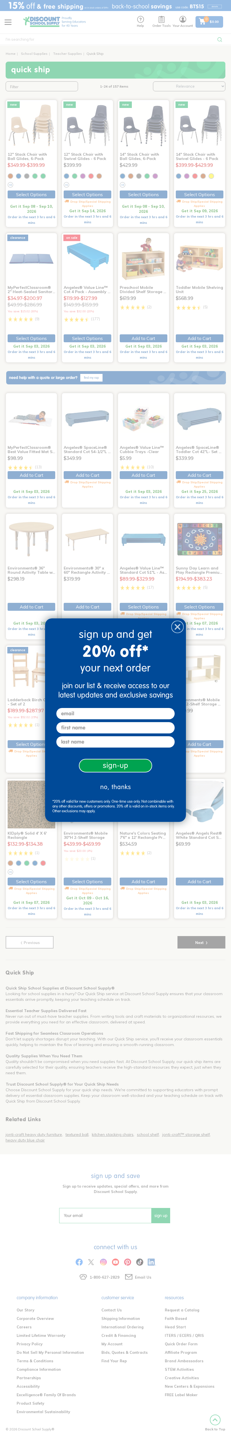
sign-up (115, 765)
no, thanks (115, 787)
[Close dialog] (177, 627)
